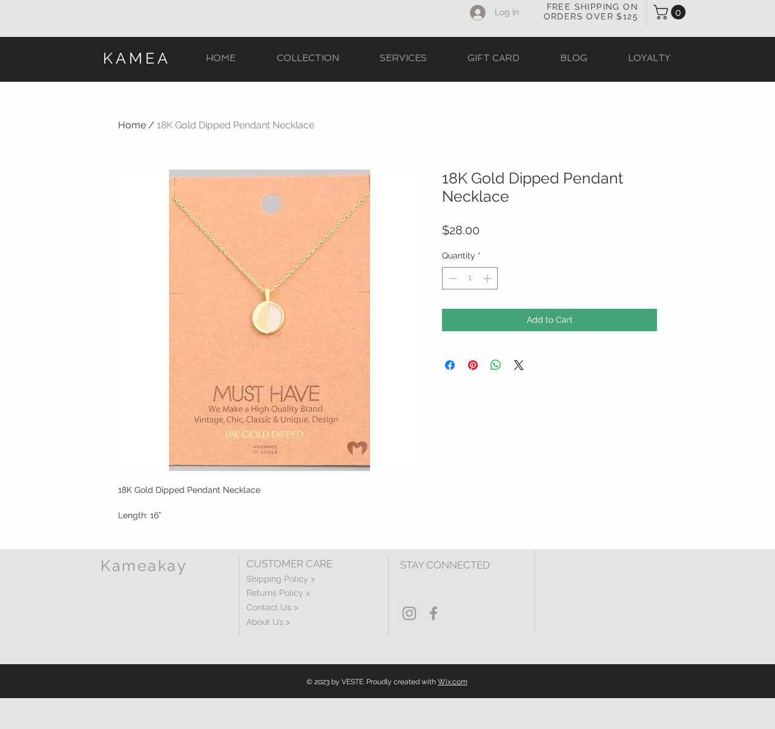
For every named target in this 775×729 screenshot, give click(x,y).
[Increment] (488, 278)
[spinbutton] (470, 278)
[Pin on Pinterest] (473, 365)
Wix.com (452, 682)
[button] (671, 12)
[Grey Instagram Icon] (409, 613)
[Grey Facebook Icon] (433, 613)
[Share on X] (519, 365)
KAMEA (137, 58)
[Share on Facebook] (450, 365)
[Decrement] (451, 278)
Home (132, 125)
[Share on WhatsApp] (496, 365)
